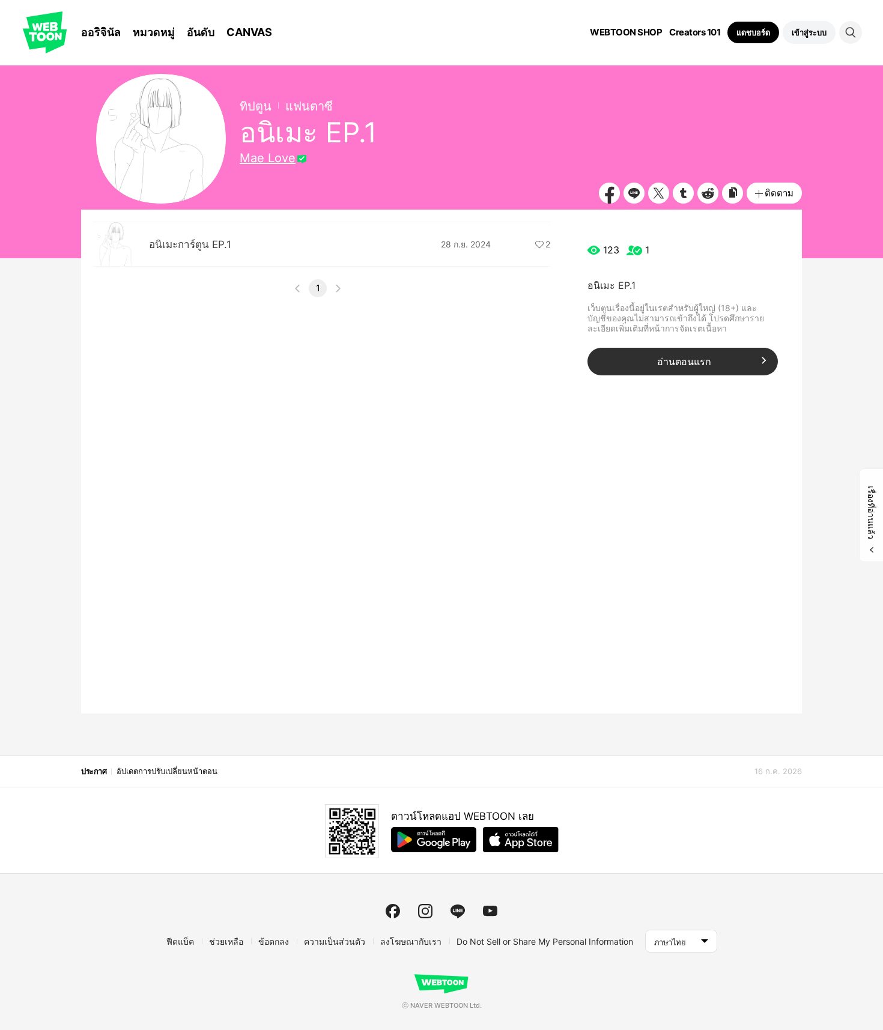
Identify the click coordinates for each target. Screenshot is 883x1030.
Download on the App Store (521, 839)
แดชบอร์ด (753, 32)
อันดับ (200, 32)
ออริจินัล (101, 32)
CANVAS (249, 32)
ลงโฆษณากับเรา (411, 941)
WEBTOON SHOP (626, 32)
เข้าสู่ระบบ (809, 32)
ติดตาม (779, 193)
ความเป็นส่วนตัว (334, 941)
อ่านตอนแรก (684, 362)
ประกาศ (93, 771)
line (457, 911)
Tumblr (683, 193)
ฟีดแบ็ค (180, 941)
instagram (425, 911)
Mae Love (268, 158)
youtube (490, 911)
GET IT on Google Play (433, 839)
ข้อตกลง (273, 941)
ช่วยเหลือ (226, 941)
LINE (634, 193)
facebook (392, 911)
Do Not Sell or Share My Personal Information (545, 941)
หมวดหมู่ (154, 32)
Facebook (609, 193)
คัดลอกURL (732, 193)
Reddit (707, 193)
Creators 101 (694, 32)
